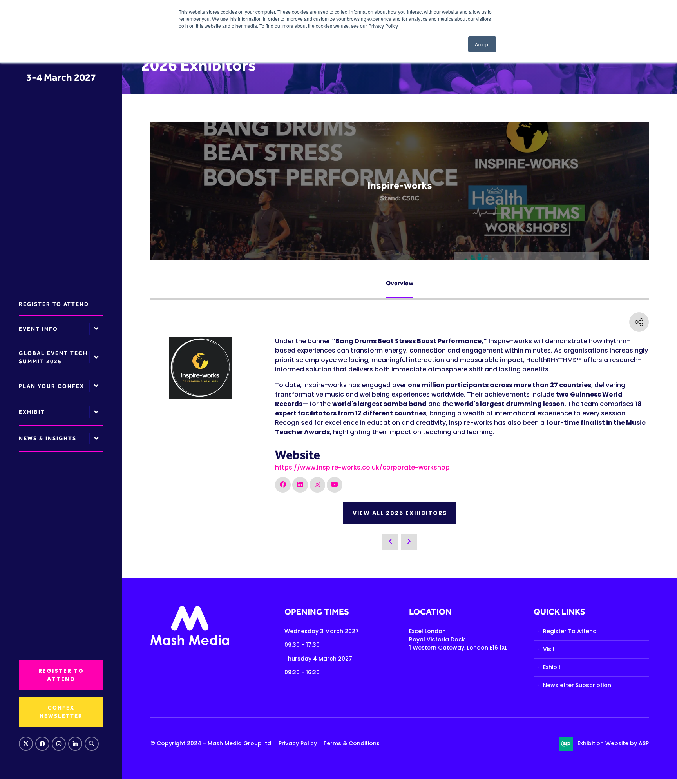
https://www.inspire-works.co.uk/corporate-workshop (362, 467)
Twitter (26, 744)
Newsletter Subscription (577, 685)
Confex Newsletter (61, 711)
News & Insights (47, 438)
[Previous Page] (390, 542)
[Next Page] (409, 542)
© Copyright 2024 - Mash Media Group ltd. (211, 743)
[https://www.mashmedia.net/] (189, 643)
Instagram (59, 744)
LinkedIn (75, 744)
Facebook (42, 744)
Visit (549, 649)
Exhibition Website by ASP (613, 743)
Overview (399, 283)
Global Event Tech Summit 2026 (53, 357)
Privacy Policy (298, 743)
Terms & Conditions (351, 743)
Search (92, 744)
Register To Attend (570, 631)
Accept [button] (482, 44)
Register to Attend (54, 304)
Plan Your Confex (51, 386)
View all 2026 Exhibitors (400, 513)
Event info (38, 329)
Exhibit (32, 412)
